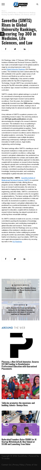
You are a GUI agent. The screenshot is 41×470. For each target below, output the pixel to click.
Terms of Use (31, 465)
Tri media (5, 459)
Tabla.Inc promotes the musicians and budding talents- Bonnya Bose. (18, 404)
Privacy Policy (18, 465)
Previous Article (21, 285)
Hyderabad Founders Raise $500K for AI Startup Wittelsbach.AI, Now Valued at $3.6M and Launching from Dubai (19, 442)
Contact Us (6, 465)
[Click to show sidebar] (2, 34)
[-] (20, 4)
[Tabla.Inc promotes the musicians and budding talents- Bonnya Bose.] (20, 386)
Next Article (19, 305)
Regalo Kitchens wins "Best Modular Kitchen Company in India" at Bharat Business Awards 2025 (20, 290)
